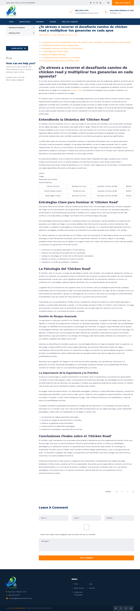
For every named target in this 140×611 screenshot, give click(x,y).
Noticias (92, 588)
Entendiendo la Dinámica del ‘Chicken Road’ (60, 45)
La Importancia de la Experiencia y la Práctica (61, 58)
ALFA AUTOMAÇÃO (18, 608)
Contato (53, 22)
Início (11, 22)
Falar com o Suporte (123, 3)
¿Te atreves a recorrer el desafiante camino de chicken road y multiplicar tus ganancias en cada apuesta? (86, 42)
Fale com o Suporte (70, 22)
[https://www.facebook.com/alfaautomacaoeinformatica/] (120, 608)
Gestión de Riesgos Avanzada (54, 54)
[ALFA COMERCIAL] (11, 11)
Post (75, 35)
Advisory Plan (14, 33)
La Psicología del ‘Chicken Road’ (55, 51)
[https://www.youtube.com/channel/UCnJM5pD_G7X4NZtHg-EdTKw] (100, 3)
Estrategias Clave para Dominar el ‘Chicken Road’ (62, 48)
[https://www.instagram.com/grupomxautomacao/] (97, 3)
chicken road (76, 90)
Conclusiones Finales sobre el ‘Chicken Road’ (60, 61)
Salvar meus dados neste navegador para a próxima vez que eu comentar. (68, 534)
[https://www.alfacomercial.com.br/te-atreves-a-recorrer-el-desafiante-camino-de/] (127, 491)
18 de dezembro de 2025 (61, 35)
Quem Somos (24, 22)
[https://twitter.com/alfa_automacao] (90, 3)
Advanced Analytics (17, 28)
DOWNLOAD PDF (17, 48)
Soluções (40, 22)
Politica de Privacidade (78, 593)
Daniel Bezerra (44, 35)
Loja (90, 584)
